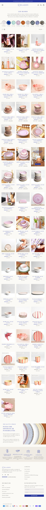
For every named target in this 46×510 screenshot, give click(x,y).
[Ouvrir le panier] (43, 5)
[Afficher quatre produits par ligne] (4, 29)
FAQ (3, 485)
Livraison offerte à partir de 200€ (23, 1)
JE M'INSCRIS (34, 495)
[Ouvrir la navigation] (2, 5)
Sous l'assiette (27, 469)
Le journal (26, 473)
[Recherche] (41, 5)
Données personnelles (6, 497)
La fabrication (27, 471)
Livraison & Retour (5, 489)
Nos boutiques (27, 477)
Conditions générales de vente (7, 493)
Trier (40, 29)
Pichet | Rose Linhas (23, 49)
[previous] (1, 23)
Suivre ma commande (6, 487)
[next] (45, 23)
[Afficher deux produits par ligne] (2, 29)
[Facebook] (2, 474)
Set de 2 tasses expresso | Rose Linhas (38, 390)
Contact (25, 479)
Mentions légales (5, 495)
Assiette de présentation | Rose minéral (38, 208)
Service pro (4, 491)
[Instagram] (5, 474)
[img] (4, 477)
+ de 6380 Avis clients (12, 476)
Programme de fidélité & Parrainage (31, 475)
